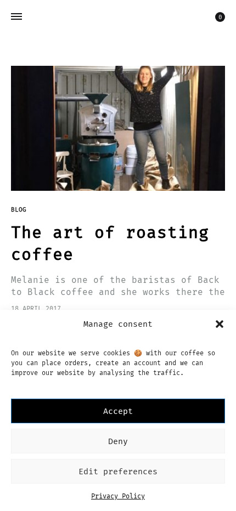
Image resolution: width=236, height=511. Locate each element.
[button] (219, 324)
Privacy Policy (118, 496)
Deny (118, 441)
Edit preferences (118, 471)
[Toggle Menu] (16, 17)
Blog (18, 209)
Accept (118, 411)
